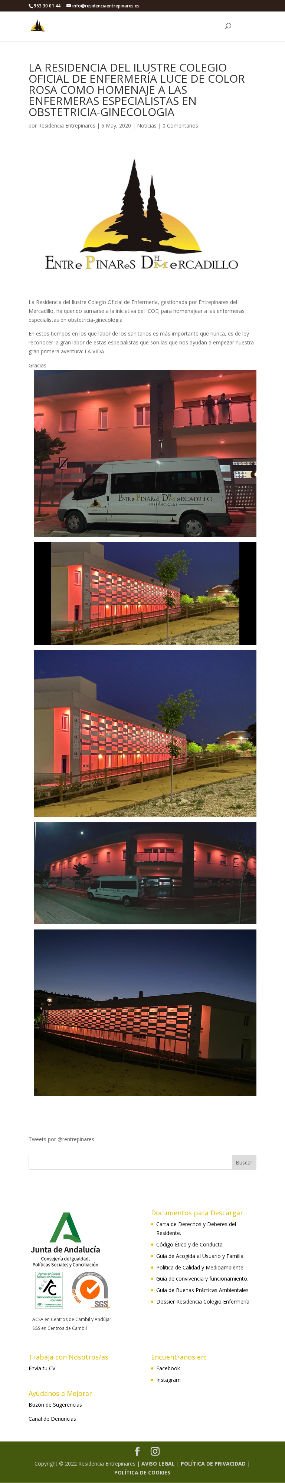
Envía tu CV (42, 1368)
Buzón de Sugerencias (55, 1404)
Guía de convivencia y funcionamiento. (202, 1278)
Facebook (168, 1368)
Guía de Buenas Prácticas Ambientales (202, 1290)
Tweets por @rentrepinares (61, 1139)
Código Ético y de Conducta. (190, 1244)
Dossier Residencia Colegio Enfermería (202, 1301)
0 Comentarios (180, 125)
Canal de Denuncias (52, 1418)
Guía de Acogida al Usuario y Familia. (200, 1255)
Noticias (147, 125)
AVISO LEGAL (158, 1463)
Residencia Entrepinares (66, 125)
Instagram (168, 1379)
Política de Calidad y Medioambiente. (200, 1267)
